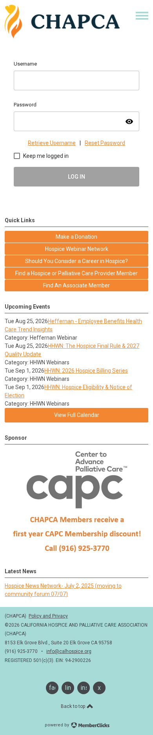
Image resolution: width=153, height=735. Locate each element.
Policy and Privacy (48, 616)
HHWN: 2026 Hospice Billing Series (86, 371)
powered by (57, 725)
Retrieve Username (52, 143)
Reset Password (105, 143)
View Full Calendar (76, 415)
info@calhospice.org (68, 651)
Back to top (73, 706)
